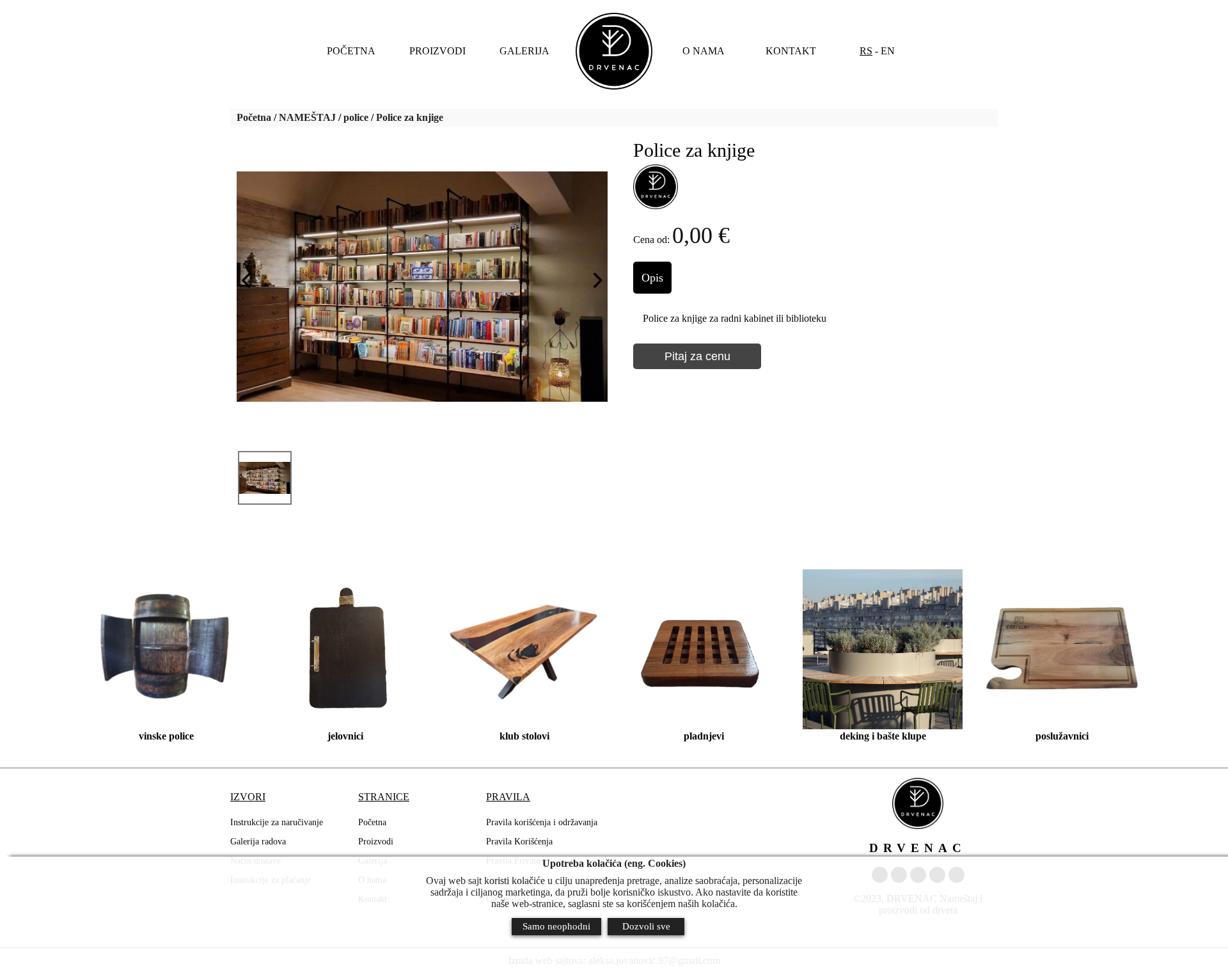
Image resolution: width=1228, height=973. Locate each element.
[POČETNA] (614, 51)
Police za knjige (409, 117)
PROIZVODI (437, 50)
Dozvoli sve (646, 926)
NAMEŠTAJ (307, 117)
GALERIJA (524, 50)
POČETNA (351, 50)
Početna (254, 117)
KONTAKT (791, 50)
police (355, 117)
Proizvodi (375, 841)
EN (888, 50)
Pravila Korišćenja (519, 841)
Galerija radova (258, 841)
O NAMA (703, 50)
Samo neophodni (556, 926)
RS (866, 50)
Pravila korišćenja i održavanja (541, 822)
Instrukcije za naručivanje (276, 822)
